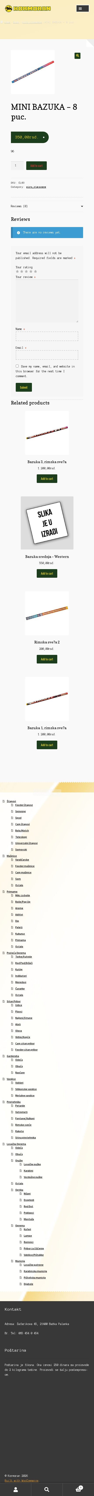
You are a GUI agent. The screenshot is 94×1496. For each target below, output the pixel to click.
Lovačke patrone (34, 1264)
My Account (15, 1489)
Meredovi (20, 982)
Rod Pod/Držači (24, 963)
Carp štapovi (22, 824)
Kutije (19, 969)
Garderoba (13, 1056)
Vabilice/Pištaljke (34, 1254)
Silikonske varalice (26, 1089)
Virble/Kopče (22, 1037)
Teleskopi (21, 836)
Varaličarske (22, 859)
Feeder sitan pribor (26, 1049)
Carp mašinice (23, 872)
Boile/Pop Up (22, 901)
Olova (18, 1030)
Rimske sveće (23, 1124)
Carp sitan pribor (25, 1043)
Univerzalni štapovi (26, 843)
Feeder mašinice (25, 866)
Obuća (19, 1066)
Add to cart (36, 165)
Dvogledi (29, 1200)
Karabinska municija (35, 1271)
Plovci (18, 1011)
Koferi (27, 1229)
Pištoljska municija (35, 1277)
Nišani (27, 1193)
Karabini (28, 1170)
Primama (20, 940)
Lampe (28, 1235)
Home (7, 22)
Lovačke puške (32, 1164)
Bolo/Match (22, 830)
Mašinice (12, 855)
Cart (72, 1486)
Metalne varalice (25, 1095)
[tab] (47, 206)
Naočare (20, 1072)
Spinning (20, 811)
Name (20, 329)
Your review (26, 277)
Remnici (28, 1242)
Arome (19, 908)
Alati (18, 1024)
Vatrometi (21, 1112)
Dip (17, 920)
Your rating (24, 267)
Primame (12, 891)
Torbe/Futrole (23, 956)
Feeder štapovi (24, 805)
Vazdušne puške (33, 1177)
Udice (18, 1005)
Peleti (19, 927)
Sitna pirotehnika (25, 1137)
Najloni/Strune (23, 1017)
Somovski (21, 849)
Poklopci (29, 1212)
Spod (18, 817)
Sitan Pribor (14, 1001)
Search (47, 1489)
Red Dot (28, 1206)
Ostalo (19, 885)
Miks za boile (22, 895)
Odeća (19, 1059)
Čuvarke (20, 988)
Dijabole (28, 1283)
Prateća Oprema (16, 952)
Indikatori (21, 975)
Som (18, 878)
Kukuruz (20, 933)
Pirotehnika (14, 1101)
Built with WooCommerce (21, 1480)
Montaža (29, 1219)
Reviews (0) (19, 206)
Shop (16, 22)
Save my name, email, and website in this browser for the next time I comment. (45, 371)
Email (21, 347)
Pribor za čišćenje (34, 1248)
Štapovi (11, 801)
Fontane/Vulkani (25, 1118)
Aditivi (19, 914)
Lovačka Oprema (16, 1144)
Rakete (19, 1131)
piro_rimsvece (32, 22)
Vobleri (19, 1082)
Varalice (11, 1079)
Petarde (20, 1105)
